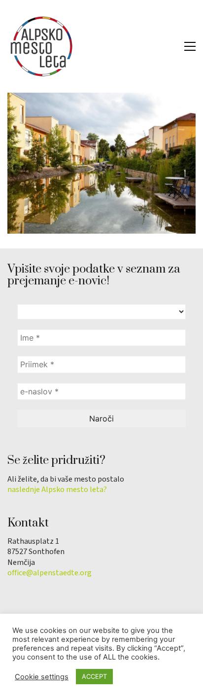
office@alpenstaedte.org (49, 573)
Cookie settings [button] (41, 676)
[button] (190, 46)
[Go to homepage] (41, 46)
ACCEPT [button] (94, 676)
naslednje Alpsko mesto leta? (57, 490)
